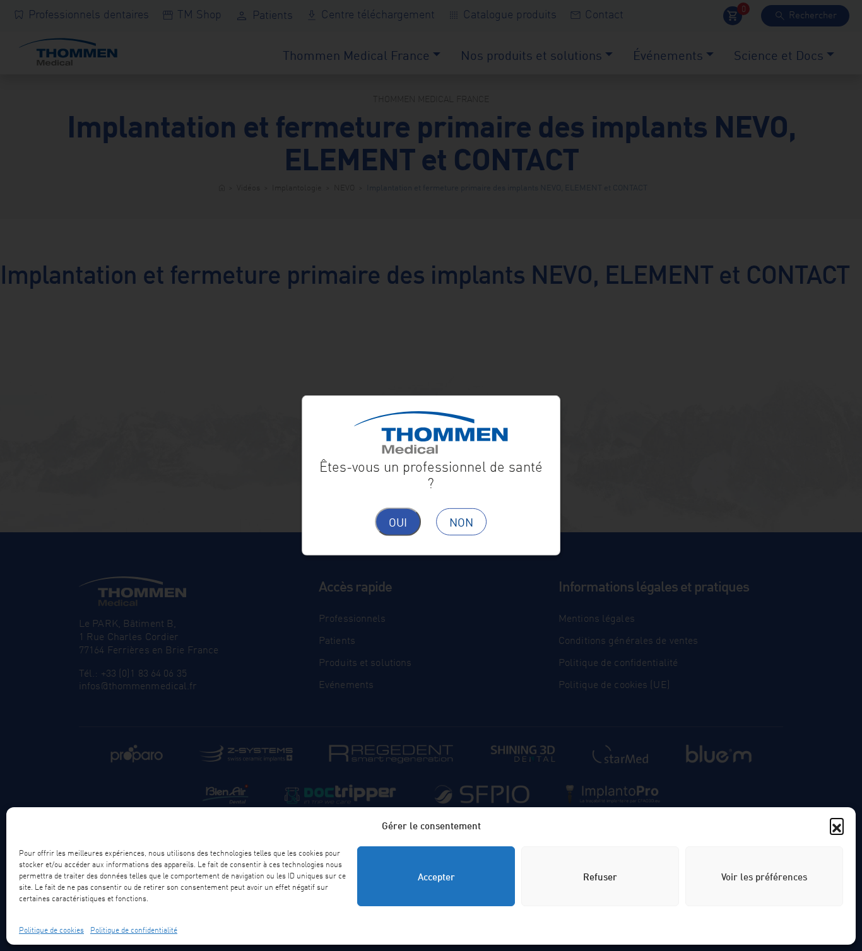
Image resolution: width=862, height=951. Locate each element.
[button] (836, 825)
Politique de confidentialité (133, 929)
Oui (398, 521)
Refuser (600, 876)
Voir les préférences (764, 876)
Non (461, 521)
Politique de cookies (51, 929)
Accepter (436, 876)
